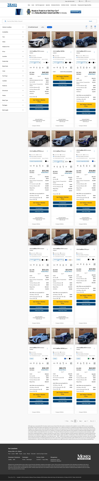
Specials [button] (48, 5)
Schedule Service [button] (55, 5)
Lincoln (13, 453)
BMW (17, 453)
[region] (39, 87)
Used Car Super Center (42, 453)
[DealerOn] (12, 477)
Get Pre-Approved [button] (40, 5)
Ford (9, 453)
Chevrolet (33, 453)
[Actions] (47, 52)
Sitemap (31, 477)
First (66, 421)
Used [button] (33, 5)
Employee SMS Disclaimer (42, 477)
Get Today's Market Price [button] (39, 101)
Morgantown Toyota (55, 459)
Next (80, 421)
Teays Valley (45, 459)
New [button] (29, 5)
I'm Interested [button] (39, 105)
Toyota (20, 453)
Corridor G (38, 459)
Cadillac (10, 459)
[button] (48, 39)
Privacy (34, 477)
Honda (23, 459)
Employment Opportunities (84, 5)
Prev (71, 421)
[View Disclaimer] (43, 67)
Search (90, 21)
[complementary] (94, 476)
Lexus (24, 453)
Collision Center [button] (65, 5)
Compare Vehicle (36, 125)
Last (85, 421)
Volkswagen (29, 459)
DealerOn (27, 477)
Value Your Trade (39, 108)
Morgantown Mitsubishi (56, 461)
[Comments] (48, 68)
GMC (14, 459)
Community (73, 5)
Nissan (28, 453)
